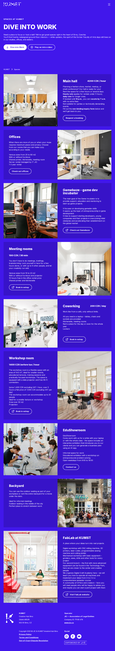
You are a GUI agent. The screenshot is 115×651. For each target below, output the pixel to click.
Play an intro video (43, 47)
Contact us (71, 467)
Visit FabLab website (79, 594)
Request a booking (74, 118)
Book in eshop (22, 287)
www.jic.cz (69, 623)
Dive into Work (17, 47)
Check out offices (20, 171)
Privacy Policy (25, 634)
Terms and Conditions (29, 637)
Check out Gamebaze (80, 230)
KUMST (7, 69)
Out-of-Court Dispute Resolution (33, 641)
